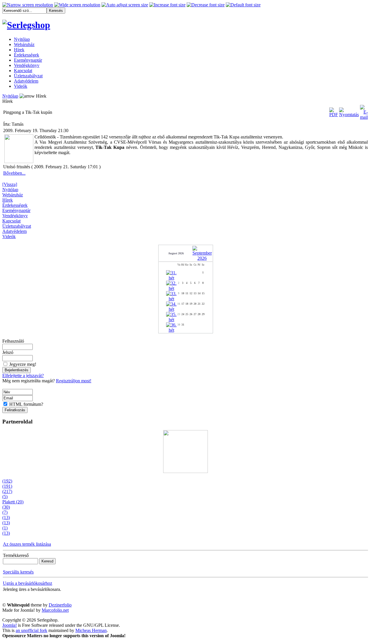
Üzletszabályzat (16, 226)
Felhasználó (13, 341)
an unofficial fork (31, 630)
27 (195, 314)
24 (182, 314)
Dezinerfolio (60, 604)
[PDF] (333, 110)
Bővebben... (14, 173)
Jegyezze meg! (22, 364)
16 (178, 303)
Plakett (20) (12, 501)
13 (195, 293)
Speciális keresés (18, 571)
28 (199, 314)
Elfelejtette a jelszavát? (23, 375)
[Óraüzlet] (185, 449)
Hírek (7, 200)
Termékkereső (16, 555)
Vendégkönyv (15, 215)
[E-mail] (364, 110)
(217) (7, 491)
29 (203, 314)
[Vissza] (9, 184)
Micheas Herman (91, 630)
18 (187, 303)
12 (191, 293)
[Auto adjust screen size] (124, 5)
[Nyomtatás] (349, 110)
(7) (5, 512)
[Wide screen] (77, 5)
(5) (5, 496)
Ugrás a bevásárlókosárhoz (27, 583)
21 (199, 303)
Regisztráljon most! (73, 380)
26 (191, 314)
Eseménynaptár (16, 210)
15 (203, 293)
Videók (9, 236)
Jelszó (7, 352)
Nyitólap (10, 96)
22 (203, 303)
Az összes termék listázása (27, 544)
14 (199, 293)
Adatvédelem (14, 231)
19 (191, 303)
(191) (7, 486)
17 (182, 303)
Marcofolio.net (55, 610)
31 (182, 324)
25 (187, 314)
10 (182, 293)
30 (178, 324)
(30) (6, 507)
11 (187, 293)
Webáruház (12, 194)
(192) (7, 480)
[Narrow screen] (27, 5)
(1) (5, 527)
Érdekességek (15, 205)
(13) (6, 517)
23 (178, 314)
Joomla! (9, 625)
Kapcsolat (11, 220)
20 (195, 303)
